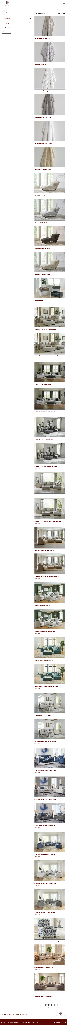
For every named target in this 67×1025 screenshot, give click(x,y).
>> (61, 1004)
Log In (27, 1014)
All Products (53, 9)
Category (6, 23)
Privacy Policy (34, 1022)
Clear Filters (6, 32)
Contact (22, 1014)
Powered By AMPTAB (59, 1022)
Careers (9, 1014)
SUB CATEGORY (8, 27)
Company (16, 1014)
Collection (7, 18)
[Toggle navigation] (64, 3)
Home (44, 9)
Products (3, 1014)
